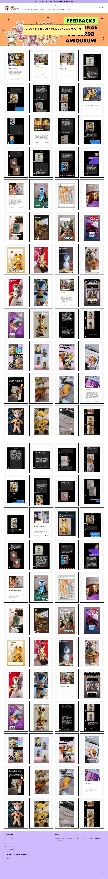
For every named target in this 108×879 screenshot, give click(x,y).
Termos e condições (9, 846)
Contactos (7, 841)
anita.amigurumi (90, 873)
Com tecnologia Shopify (99, 873)
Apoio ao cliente (8, 838)
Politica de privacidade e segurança (14, 843)
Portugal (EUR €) (10, 873)
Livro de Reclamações (10, 849)
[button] (96, 7)
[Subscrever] (31, 859)
